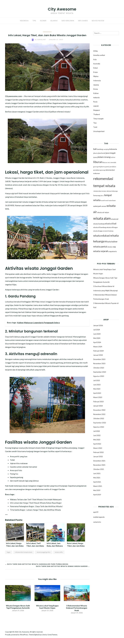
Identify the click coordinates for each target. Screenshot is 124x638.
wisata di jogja (98, 231)
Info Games (83, 21)
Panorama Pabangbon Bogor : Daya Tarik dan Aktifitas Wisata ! (36, 506)
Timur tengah (98, 119)
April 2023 (97, 393)
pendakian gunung (99, 170)
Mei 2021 (96, 478)
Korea (95, 89)
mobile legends (99, 517)
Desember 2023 (99, 359)
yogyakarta (112, 251)
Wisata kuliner (111, 241)
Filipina (95, 76)
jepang (95, 157)
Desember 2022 (99, 410)
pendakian (112, 166)
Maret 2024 (97, 347)
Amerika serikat (99, 55)
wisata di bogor (112, 227)
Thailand (96, 114)
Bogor (63, 178)
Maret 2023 (97, 397)
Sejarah (54, 21)
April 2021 (97, 482)
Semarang (96, 195)
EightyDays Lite (39, 635)
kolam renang (104, 157)
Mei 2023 (96, 389)
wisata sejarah (100, 251)
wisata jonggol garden (43, 552)
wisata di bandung (99, 227)
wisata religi (111, 247)
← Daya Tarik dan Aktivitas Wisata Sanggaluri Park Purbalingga (36, 564)
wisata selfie (59, 552)
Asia (95, 59)
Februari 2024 (98, 351)
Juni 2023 (97, 385)
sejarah (96, 106)
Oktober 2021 (98, 469)
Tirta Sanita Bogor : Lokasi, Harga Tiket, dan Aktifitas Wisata (35, 510)
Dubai (95, 68)
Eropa (95, 72)
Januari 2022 (98, 456)
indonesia (113, 149)
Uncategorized (98, 131)
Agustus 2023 (98, 376)
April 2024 (97, 342)
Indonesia (24, 21)
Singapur (96, 110)
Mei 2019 (96, 490)
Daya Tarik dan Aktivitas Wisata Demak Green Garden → (63, 566)
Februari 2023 (98, 401)
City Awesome (62, 9)
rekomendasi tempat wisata (23, 552)
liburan (97, 162)
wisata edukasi (101, 235)
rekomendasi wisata (99, 191)
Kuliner (43, 21)
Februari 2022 (98, 452)
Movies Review (98, 21)
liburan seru (106, 162)
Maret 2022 (97, 448)
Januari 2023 (98, 406)
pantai (107, 167)
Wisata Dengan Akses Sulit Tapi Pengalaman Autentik (18, 606)
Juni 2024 (97, 334)
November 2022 (99, 414)
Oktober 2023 (98, 368)
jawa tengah (111, 153)
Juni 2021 (97, 473)
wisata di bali (110, 223)
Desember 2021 (99, 461)
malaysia (96, 97)
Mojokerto (101, 166)
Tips (34, 21)
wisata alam (102, 218)
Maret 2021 (97, 486)
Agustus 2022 (98, 427)
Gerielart (40, 39)
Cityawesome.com (13, 96)
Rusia (95, 102)
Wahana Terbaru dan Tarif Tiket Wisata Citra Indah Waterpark (36, 499)
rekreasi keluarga (112, 191)
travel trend (104, 200)
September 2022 (99, 423)
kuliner (113, 157)
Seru (102, 195)
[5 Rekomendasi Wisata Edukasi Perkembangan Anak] (77, 593)
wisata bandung (98, 224)
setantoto (97, 522)
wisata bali (114, 219)
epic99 (95, 512)
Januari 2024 (98, 355)
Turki (95, 127)
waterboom (112, 200)
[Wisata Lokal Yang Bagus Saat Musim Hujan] (47, 593)
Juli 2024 (96, 330)
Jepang (96, 85)
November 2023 (99, 363)
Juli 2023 (96, 380)
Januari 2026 (98, 325)
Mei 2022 (96, 440)
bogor (8, 552)
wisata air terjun (103, 212)
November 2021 (99, 465)
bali (94, 149)
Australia (96, 64)
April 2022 (97, 444)
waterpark (97, 206)
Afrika (95, 51)
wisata (104, 206)
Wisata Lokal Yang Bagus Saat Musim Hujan (47, 606)
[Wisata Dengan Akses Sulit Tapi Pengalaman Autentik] (18, 593)
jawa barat (101, 153)
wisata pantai (100, 246)
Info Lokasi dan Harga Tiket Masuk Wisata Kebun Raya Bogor (36, 503)
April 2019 (97, 495)
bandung (100, 149)
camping (106, 149)
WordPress (24, 635)
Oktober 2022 (98, 418)
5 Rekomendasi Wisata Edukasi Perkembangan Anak (76, 607)
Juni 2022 (97, 435)
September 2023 (99, 372)
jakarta (95, 153)
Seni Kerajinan (68, 21)
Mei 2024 (96, 338)
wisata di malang (108, 231)
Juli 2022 (96, 431)
